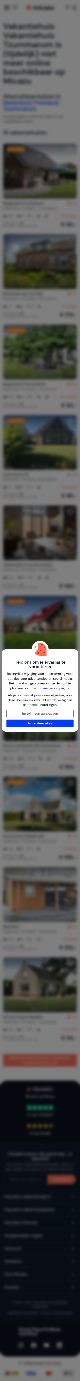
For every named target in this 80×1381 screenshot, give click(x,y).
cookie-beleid (47, 688)
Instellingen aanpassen (40, 713)
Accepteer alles (40, 723)
